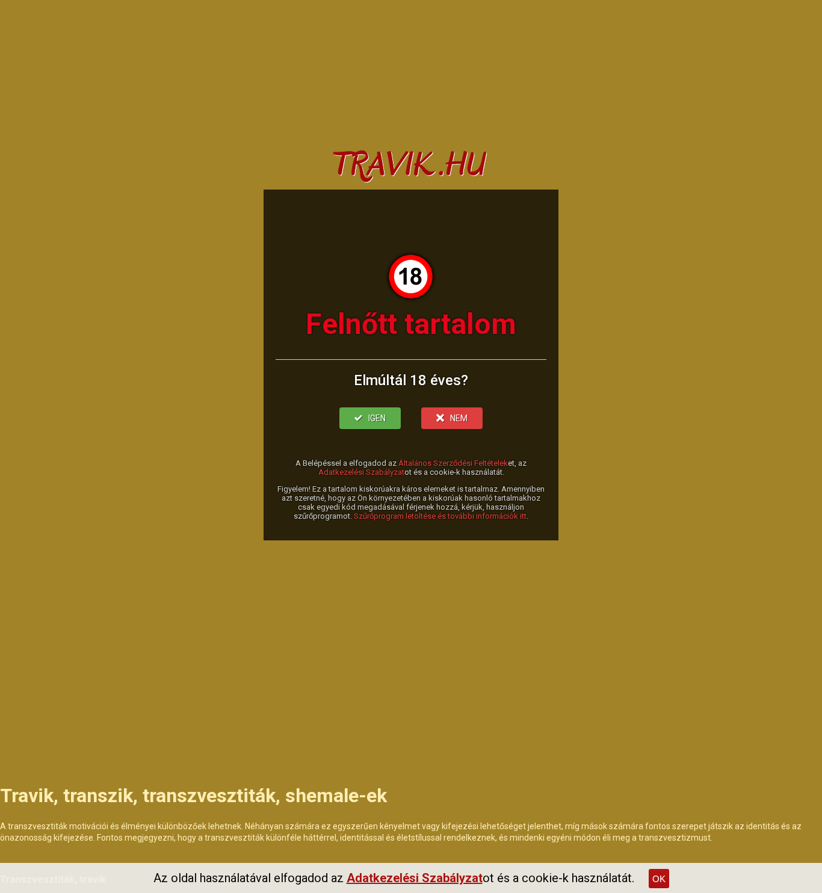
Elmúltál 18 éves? (411, 380)
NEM (459, 418)
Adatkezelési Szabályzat (361, 472)
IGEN (377, 418)
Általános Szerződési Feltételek (453, 463)
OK (659, 879)
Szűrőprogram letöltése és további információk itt (440, 516)
